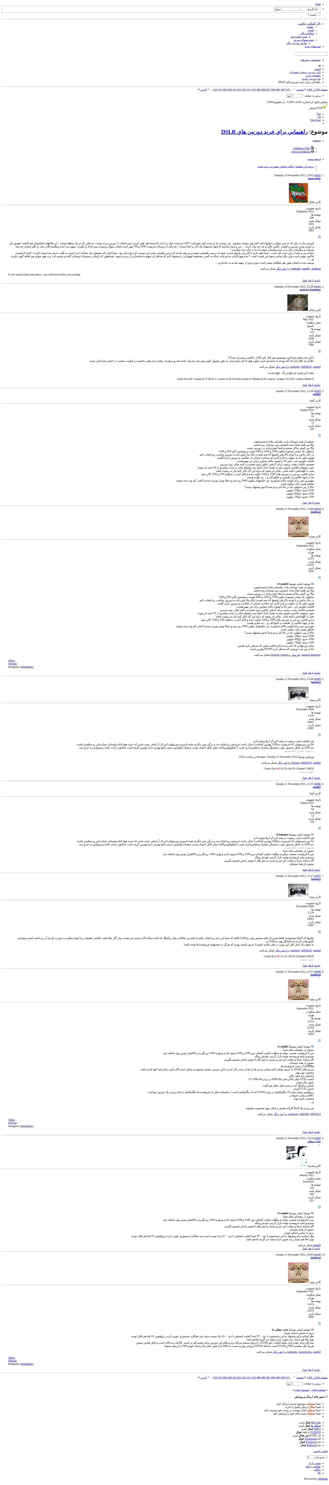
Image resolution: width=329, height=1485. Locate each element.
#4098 (317, 971)
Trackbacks (310, 1438)
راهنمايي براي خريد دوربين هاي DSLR (264, 132)
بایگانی (317, 1469)
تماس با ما (315, 1463)
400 (278, 89)
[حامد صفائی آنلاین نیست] (297, 1165)
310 (287, 89)
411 (249, 89)
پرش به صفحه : (311, 95)
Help (318, 4)
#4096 (317, 784)
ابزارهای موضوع (314, 159)
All (319, 117)
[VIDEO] (315, 1432)
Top (318, 113)
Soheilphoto (26, 666)
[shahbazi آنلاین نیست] (298, 536)
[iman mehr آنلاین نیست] (298, 202)
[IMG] (317, 1429)
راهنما (310, 26)
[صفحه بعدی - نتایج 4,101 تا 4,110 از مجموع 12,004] (208, 89)
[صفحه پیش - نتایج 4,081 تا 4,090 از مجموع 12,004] (294, 89)
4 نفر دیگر (281, 950)
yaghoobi (295, 268)
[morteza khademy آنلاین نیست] (297, 309)
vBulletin (323, 1478)
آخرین (203, 89)
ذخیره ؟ (312, 14)
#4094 (317, 508)
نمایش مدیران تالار (296, 43)
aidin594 (304, 1114)
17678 (315, 108)
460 (225, 89)
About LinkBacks (301, 151)
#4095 (317, 679)
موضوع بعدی (302, 1389)
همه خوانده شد (298, 36)
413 (239, 89)
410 (254, 89)
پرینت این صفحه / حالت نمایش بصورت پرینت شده (286, 166)
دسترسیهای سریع (304, 39)
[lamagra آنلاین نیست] (298, 699)
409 (259, 89)
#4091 (317, 175)
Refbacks (312, 1445)
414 (235, 89)
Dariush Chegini (279, 654)
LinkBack (317, 141)
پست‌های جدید (313, 46)
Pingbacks (311, 1442)
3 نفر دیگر (281, 366)
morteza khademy (311, 654)
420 (230, 89)
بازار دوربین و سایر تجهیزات (305, 72)
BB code (316, 1422)
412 (244, 89)
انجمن (317, 69)
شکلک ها (316, 1425)
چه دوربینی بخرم (311, 78)
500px (11, 660)
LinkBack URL (302, 148)
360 (283, 89)
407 (268, 89)
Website (12, 663)
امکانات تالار (307, 33)
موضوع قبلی (318, 1389)
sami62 (306, 268)
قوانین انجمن (320, 1451)
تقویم (311, 30)
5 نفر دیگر (283, 762)
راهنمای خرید (313, 75)
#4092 (317, 286)
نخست (300, 89)
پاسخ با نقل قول (311, 280)
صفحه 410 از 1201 (317, 89)
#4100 (317, 1254)
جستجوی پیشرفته (311, 59)
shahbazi (316, 268)
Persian (296, 762)
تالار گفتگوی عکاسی (309, 23)
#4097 (317, 875)
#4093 (317, 391)
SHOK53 (306, 366)
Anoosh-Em (305, 1351)
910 (215, 89)
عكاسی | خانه (313, 1466)
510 (220, 89)
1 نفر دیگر (282, 268)
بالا (319, 1472)
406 (273, 89)
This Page (315, 120)
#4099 (317, 1138)
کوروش (295, 654)
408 (263, 89)
